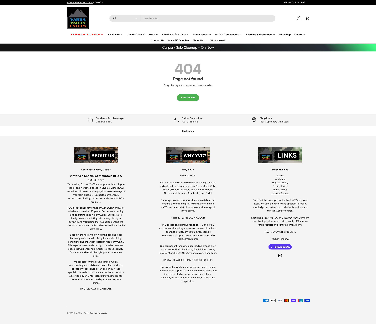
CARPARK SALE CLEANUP (85, 34)
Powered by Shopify (98, 313)
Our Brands (113, 34)
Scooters (299, 34)
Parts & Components (227, 34)
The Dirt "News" (136, 34)
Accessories (200, 34)
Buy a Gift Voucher (178, 40)
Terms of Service (280, 193)
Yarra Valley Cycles (81, 313)
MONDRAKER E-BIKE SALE (80, 2)
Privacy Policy (280, 186)
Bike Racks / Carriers (174, 34)
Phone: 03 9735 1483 (294, 2)
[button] (307, 18)
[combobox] (192, 18)
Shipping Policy (280, 182)
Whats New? (217, 40)
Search (280, 175)
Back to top (188, 131)
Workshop (285, 34)
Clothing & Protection (259, 34)
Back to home (188, 97)
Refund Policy (280, 189)
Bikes (152, 34)
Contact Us (157, 40)
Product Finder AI (280, 238)
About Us (198, 40)
